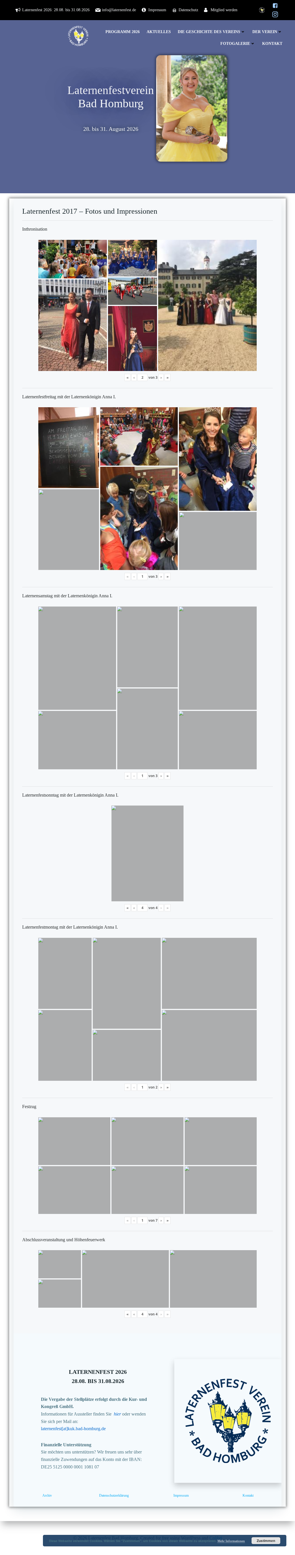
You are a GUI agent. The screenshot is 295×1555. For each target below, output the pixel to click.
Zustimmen (266, 1540)
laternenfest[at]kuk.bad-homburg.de (73, 1428)
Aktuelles (159, 32)
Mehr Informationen (231, 1541)
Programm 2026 (122, 32)
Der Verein (264, 32)
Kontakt (272, 43)
